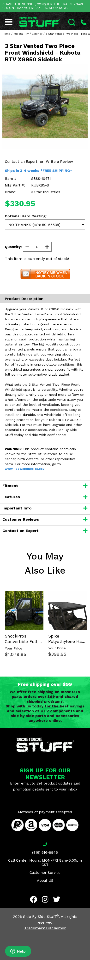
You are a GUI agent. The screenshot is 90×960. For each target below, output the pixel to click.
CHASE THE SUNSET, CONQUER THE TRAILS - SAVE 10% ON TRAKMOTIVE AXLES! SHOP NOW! (43, 6)
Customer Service (45, 872)
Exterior (37, 33)
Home (6, 33)
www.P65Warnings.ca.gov (24, 468)
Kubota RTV (21, 33)
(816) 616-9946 (45, 852)
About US (45, 880)
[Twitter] (57, 899)
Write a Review (59, 161)
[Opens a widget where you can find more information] (18, 952)
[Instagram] (45, 899)
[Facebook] (34, 899)
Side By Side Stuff (41, 916)
